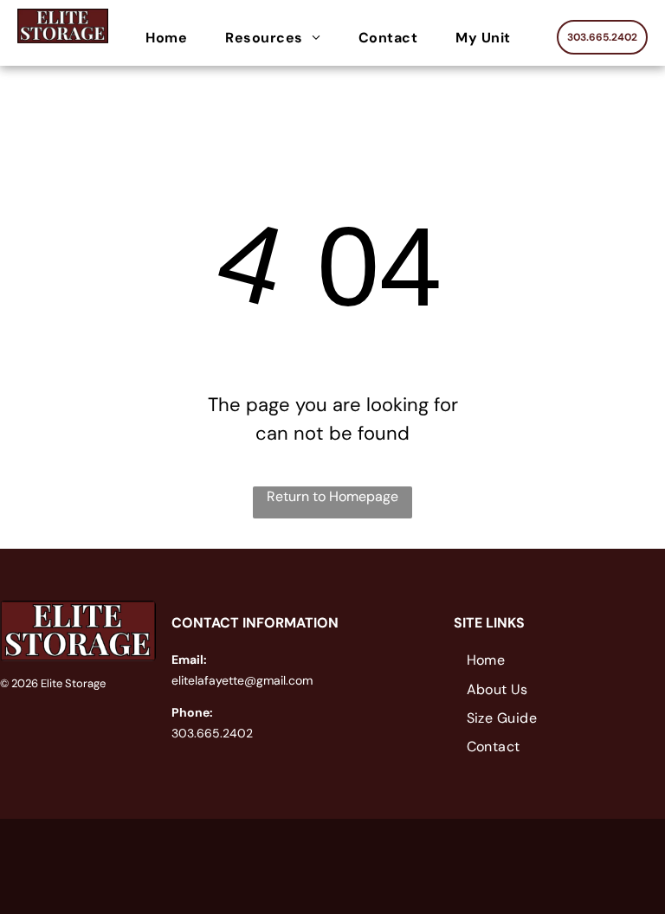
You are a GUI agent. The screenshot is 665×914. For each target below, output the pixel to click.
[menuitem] (170, 38)
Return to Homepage (332, 496)
